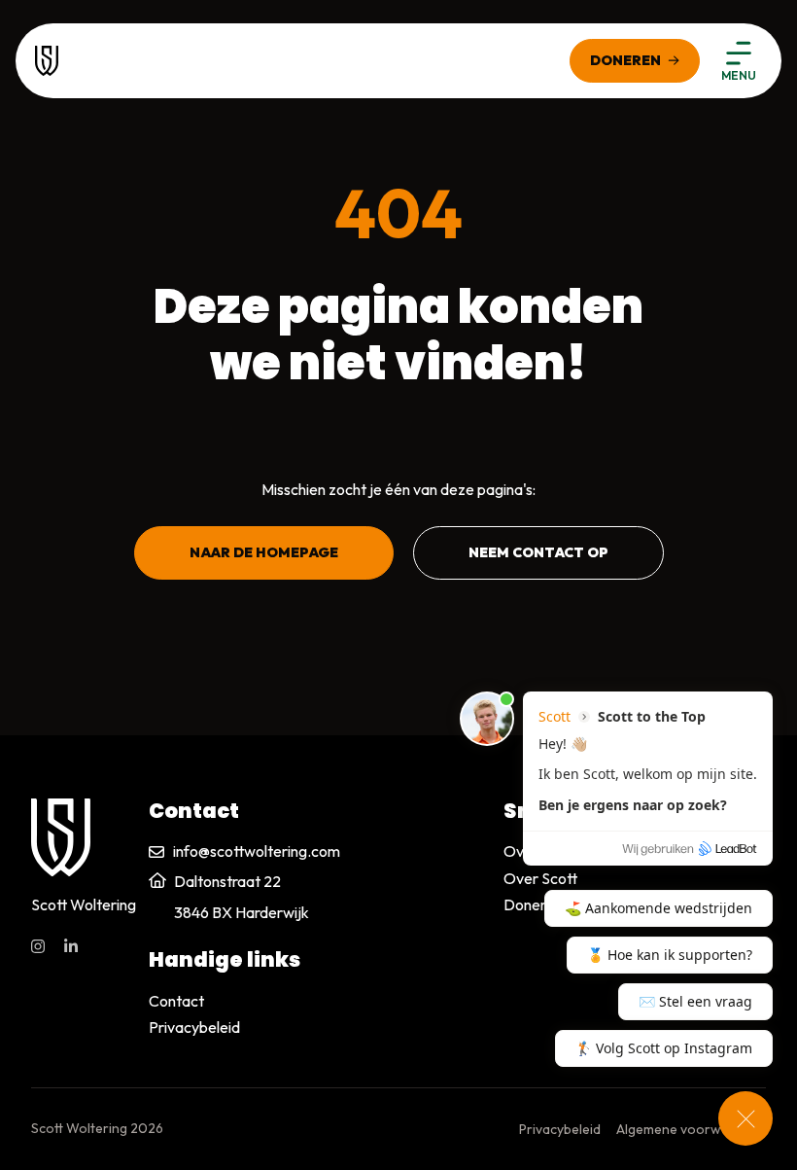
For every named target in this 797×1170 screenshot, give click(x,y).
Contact (176, 1000)
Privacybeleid (194, 1027)
